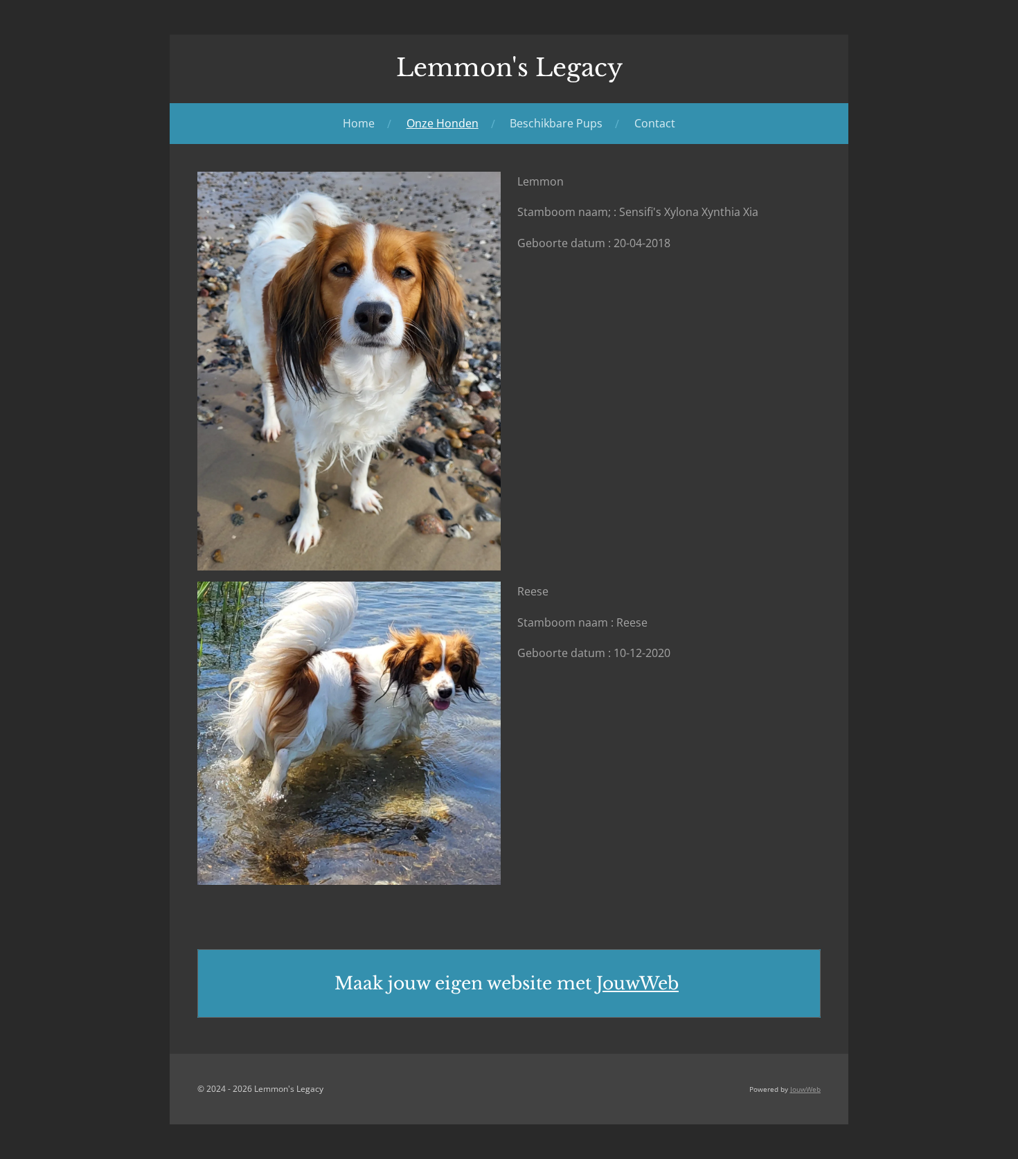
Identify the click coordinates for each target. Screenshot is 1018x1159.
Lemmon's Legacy (509, 67)
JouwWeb (637, 983)
